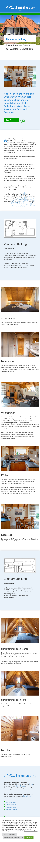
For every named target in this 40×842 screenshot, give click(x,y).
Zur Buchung (11, 120)
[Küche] (20, 458)
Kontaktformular (20, 786)
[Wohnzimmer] (20, 394)
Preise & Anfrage (11, 807)
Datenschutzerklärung (31, 831)
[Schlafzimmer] (20, 300)
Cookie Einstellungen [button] (9, 834)
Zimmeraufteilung (11, 804)
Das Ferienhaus (11, 802)
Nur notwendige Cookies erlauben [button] (13, 838)
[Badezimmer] (20, 344)
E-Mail (31, 784)
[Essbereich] (20, 516)
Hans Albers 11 (28, 796)
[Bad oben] (20, 729)
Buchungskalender (11, 809)
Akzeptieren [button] (29, 838)
